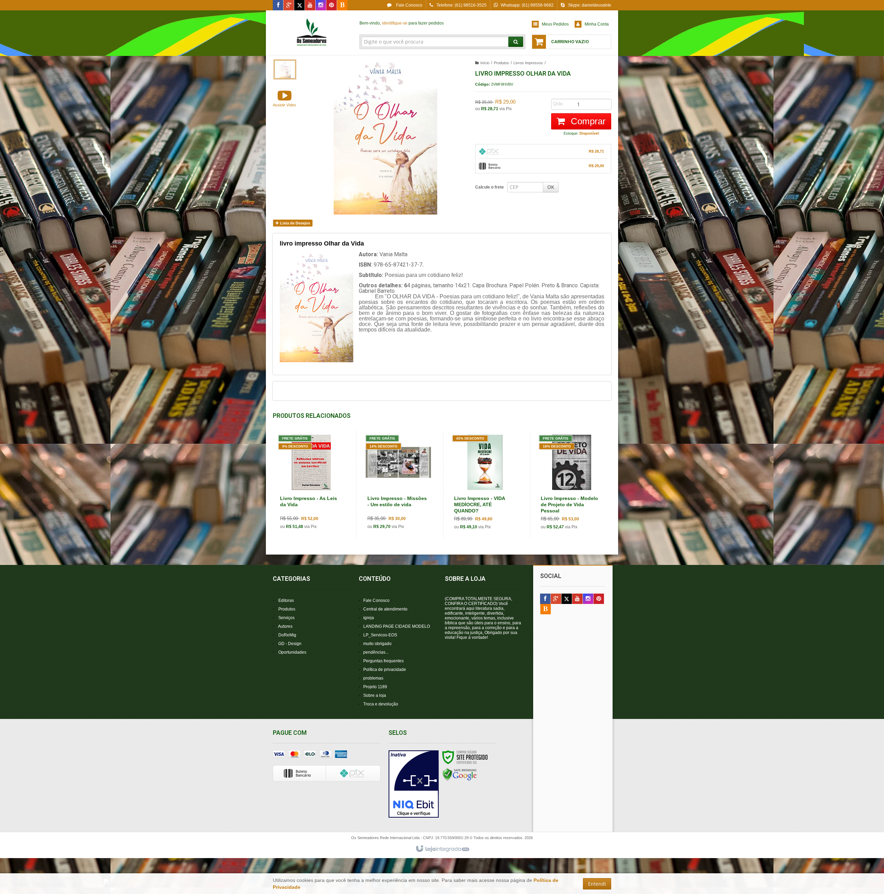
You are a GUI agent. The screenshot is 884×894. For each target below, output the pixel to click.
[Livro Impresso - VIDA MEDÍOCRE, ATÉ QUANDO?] (485, 484)
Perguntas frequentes (383, 661)
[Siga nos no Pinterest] (331, 5)
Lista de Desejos (294, 223)
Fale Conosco (408, 5)
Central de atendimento (385, 609)
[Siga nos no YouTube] (577, 599)
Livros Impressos (528, 63)
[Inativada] (413, 784)
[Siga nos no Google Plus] (289, 5)
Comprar (587, 121)
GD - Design (289, 643)
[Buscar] (515, 42)
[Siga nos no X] (299, 5)
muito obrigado (377, 643)
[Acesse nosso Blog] (342, 5)
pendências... (375, 652)
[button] (284, 98)
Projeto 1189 (375, 686)
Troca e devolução (380, 704)
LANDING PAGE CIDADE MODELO (396, 626)
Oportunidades (292, 652)
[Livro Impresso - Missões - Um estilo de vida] (398, 484)
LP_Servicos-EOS (380, 635)
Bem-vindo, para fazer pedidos (401, 23)
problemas (373, 678)
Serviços (286, 617)
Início (484, 63)
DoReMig (287, 635)
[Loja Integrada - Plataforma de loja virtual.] (442, 849)
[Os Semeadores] (312, 33)
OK (550, 187)
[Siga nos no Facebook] (278, 5)
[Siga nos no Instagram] (321, 5)
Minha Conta (597, 24)
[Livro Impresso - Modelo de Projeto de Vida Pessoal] (572, 484)
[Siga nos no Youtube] (310, 5)
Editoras (286, 600)
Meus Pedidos (555, 24)
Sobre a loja (374, 695)
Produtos (501, 63)
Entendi (597, 884)
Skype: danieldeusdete (589, 5)
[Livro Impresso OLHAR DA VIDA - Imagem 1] (284, 69)
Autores (285, 626)
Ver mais (315, 507)
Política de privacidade (384, 669)
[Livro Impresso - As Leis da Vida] (311, 484)
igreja (368, 617)
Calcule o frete (489, 187)
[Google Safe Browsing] (459, 774)
